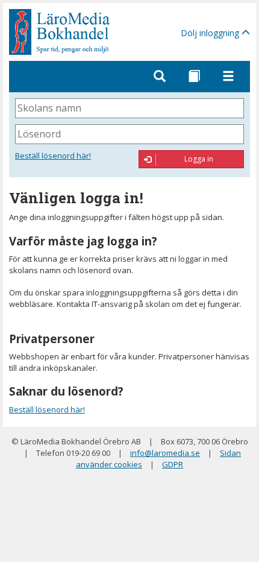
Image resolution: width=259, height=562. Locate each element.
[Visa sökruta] (159, 77)
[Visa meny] (228, 77)
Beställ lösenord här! (53, 155)
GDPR (172, 464)
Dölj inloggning (211, 33)
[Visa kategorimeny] (194, 77)
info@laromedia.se (165, 452)
